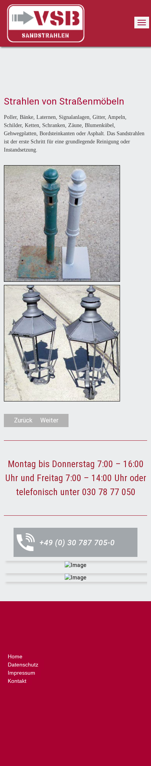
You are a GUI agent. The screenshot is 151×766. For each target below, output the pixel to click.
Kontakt (17, 681)
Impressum (21, 673)
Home (15, 656)
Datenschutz (23, 664)
